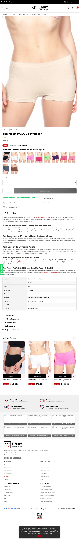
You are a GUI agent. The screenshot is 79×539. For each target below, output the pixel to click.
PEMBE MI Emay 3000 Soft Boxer (65, 380)
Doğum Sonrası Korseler (47, 495)
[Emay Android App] (34, 508)
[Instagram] (5, 458)
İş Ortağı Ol (7, 476)
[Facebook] (8, 458)
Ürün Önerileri (10, 323)
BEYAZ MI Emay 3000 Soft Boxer (39, 380)
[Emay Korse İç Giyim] (39, 8)
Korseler (6, 498)
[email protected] (11, 455)
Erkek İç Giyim (8, 489)
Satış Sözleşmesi (44, 470)
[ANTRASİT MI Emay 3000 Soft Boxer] (6, 169)
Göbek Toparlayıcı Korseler (47, 492)
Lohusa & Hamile (8, 492)
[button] (12, 372)
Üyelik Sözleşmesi (45, 464)
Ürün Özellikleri (11, 213)
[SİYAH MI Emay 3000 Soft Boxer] (6, 158)
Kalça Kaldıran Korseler (46, 498)
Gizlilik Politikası (31, 533)
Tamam (39, 535)
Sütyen (6, 501)
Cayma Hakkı (43, 473)
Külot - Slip (7, 495)
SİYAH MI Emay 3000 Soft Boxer (13, 380)
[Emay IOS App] (44, 508)
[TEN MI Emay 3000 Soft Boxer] (23, 158)
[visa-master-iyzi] (13, 509)
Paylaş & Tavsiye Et (12, 330)
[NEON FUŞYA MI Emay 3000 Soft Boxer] (72, 158)
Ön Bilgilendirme (45, 467)
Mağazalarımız (8, 470)
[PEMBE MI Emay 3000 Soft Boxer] (31, 158)
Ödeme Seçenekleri (12, 319)
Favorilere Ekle (23, 376)
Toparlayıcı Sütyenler (46, 501)
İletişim (6, 479)
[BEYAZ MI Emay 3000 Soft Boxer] (15, 158)
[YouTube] (19, 458)
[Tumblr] (16, 458)
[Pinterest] (11, 458)
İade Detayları (10, 326)
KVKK (41, 479)
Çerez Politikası (44, 476)
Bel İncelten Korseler (46, 489)
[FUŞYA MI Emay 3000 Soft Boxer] (64, 158)
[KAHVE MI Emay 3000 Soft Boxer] (15, 169)
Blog (5, 464)
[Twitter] (14, 458)
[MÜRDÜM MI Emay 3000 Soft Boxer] (39, 158)
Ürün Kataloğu (8, 473)
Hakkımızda (7, 467)
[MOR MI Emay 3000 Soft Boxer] (56, 158)
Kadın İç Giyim (8, 486)
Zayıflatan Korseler (45, 486)
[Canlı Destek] (1, 269)
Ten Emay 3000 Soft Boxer (43, 217)
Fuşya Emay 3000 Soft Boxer (19, 262)
